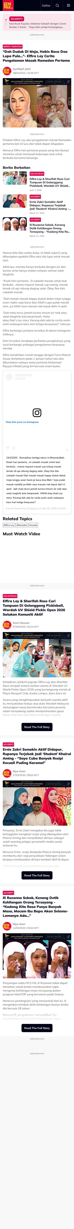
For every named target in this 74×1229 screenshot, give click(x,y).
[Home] (8, 5)
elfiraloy (33, 508)
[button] (6, 19)
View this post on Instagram (22, 422)
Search (57, 5)
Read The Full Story (37, 727)
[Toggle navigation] (68, 5)
